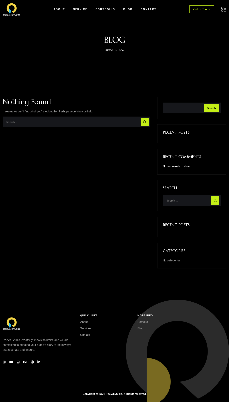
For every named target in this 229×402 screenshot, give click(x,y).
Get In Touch (201, 9)
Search (211, 108)
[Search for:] (76, 122)
